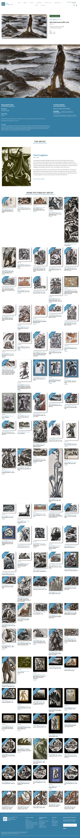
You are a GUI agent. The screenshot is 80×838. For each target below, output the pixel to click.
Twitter (54, 824)
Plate (58, 108)
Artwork (39, 2)
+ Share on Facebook (66, 111)
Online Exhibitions (31, 822)
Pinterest (55, 822)
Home (19, 2)
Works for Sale (44, 821)
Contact (43, 5)
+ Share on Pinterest (59, 115)
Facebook (55, 825)
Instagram (55, 821)
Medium (54, 108)
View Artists (29, 825)
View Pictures (30, 826)
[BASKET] (76, 5)
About (25, 2)
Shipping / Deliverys (42, 823)
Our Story (29, 821)
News (36, 5)
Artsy (53, 819)
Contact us (29, 828)
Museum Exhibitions (32, 824)
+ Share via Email (71, 115)
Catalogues (57, 2)
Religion (60, 108)
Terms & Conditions (42, 825)
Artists (32, 2)
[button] (74, 5)
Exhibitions (48, 2)
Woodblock (68, 108)
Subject (64, 108)
